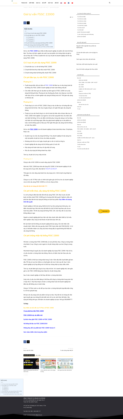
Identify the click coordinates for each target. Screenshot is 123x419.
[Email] (28, 22)
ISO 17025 (81, 87)
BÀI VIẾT (44, 3)
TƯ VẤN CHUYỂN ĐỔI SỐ (85, 98)
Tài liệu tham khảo (83, 95)
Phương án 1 (31, 37)
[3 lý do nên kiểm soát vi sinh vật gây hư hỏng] (48, 363)
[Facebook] (24, 22)
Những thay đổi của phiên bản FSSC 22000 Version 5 (39, 328)
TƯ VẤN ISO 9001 (81, 16)
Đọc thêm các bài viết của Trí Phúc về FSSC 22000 (41, 46)
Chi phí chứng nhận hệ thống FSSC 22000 (36, 45)
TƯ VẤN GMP (80, 30)
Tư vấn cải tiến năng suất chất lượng (85, 34)
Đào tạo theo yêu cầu (83, 104)
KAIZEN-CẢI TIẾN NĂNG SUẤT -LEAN (87, 89)
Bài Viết (30, 7)
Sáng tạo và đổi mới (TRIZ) (85, 93)
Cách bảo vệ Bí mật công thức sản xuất (86, 64)
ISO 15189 (81, 84)
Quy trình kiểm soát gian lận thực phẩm (87, 69)
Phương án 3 (31, 41)
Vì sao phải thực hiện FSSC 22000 (33, 311)
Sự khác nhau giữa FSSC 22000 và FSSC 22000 (37, 319)
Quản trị (80, 91)
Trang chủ (25, 7)
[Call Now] (100, 211)
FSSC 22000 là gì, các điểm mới (32, 315)
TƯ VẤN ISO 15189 (81, 19)
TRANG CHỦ (24, 3)
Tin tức (78, 109)
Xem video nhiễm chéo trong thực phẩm (35, 332)
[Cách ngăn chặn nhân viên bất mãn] (65, 363)
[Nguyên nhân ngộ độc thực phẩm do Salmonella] (31, 363)
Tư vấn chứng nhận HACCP (66, 350)
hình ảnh (79, 106)
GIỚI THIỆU (31, 3)
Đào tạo (79, 102)
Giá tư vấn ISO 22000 (28, 350)
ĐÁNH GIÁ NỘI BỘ (81, 36)
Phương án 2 (31, 39)
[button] (109, 3)
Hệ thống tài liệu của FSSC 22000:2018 (35, 324)
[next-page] (27, 374)
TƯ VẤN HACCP (81, 27)
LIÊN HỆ (56, 3)
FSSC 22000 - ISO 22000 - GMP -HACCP (40, 7)
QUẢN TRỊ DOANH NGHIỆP (83, 32)
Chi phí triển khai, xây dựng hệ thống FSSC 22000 (38, 43)
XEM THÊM (38, 355)
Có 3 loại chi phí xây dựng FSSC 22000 (35, 33)
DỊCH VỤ (38, 3)
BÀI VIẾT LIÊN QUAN (29, 355)
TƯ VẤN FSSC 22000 (82, 25)
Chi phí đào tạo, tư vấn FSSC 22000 (35, 35)
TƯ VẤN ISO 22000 (81, 23)
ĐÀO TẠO (50, 3)
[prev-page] (24, 374)
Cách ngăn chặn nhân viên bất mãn (65, 370)
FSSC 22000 (49, 85)
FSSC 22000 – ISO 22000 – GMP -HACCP (88, 82)
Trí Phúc (41, 308)
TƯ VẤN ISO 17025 (81, 21)
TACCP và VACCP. (51, 169)
